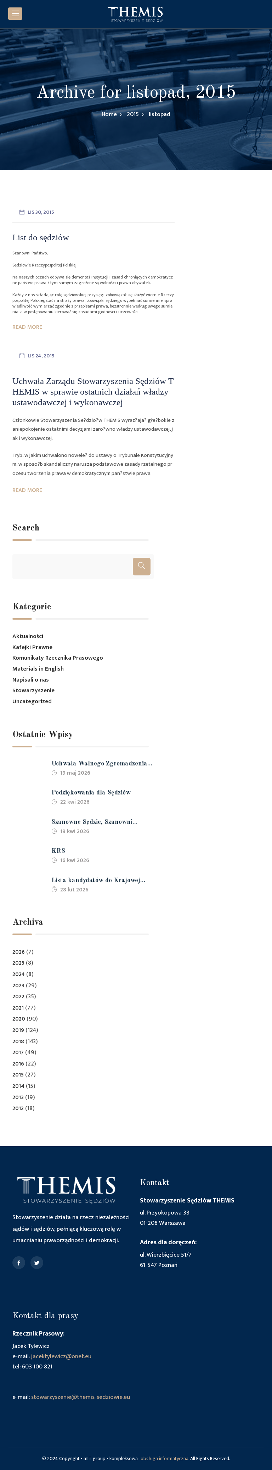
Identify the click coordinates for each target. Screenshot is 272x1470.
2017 (18, 1052)
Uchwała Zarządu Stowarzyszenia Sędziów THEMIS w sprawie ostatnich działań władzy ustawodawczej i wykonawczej (93, 391)
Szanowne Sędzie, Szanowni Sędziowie (91, 823)
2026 (18, 952)
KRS (58, 851)
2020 (18, 1019)
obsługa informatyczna (164, 1458)
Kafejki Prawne (32, 647)
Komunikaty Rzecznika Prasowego (57, 658)
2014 (18, 1086)
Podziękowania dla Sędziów (91, 792)
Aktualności (27, 636)
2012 (18, 1108)
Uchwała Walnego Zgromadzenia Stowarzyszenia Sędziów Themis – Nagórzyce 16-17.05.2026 (100, 764)
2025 (18, 963)
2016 (18, 1064)
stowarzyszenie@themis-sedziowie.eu (80, 1397)
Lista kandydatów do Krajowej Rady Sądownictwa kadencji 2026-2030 (101, 881)
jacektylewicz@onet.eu (61, 1356)
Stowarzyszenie (33, 690)
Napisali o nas (30, 680)
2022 (18, 996)
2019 (18, 1030)
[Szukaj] (142, 566)
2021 (18, 1008)
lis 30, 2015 (41, 212)
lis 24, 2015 (41, 355)
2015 (18, 1075)
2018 (18, 1041)
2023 (18, 985)
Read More (27, 327)
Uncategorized (32, 701)
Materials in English (38, 669)
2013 (18, 1097)
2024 (18, 974)
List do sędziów (40, 237)
